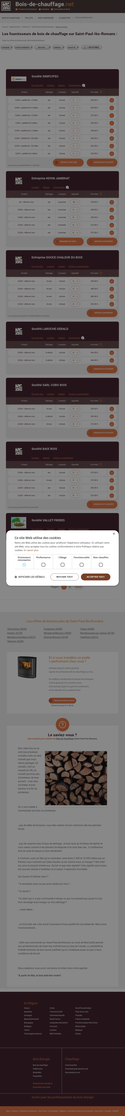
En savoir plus (31, 550)
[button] (30, 577)
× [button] (114, 534)
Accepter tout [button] (96, 576)
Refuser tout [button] (64, 576)
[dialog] (62, 558)
